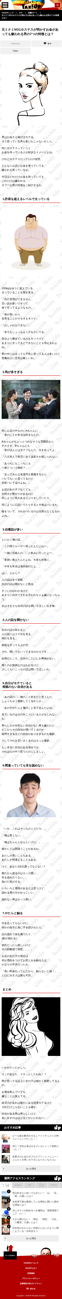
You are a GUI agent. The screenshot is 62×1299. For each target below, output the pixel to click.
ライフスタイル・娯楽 (6, 1185)
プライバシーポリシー (31, 1278)
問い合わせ (31, 1289)
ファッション (41, 1185)
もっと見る (31, 1168)
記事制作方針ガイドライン (31, 1283)
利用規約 (31, 1273)
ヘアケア (53, 1185)
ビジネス (18, 1185)
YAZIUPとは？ (31, 1268)
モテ (29, 1185)
